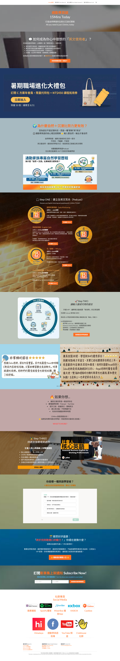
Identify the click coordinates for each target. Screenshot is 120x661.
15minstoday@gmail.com (66, 645)
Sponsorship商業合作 (27, 649)
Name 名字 (38, 581)
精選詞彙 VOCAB (46, 646)
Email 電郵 (55, 581)
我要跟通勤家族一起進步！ (60, 61)
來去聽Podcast (67, 222)
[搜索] (96, 2)
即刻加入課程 (38, 467)
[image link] (60, 93)
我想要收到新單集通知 (77, 581)
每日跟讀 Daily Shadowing (47, 645)
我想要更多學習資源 (81, 334)
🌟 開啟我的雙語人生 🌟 (60, 557)
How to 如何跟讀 (26, 646)
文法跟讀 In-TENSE (46, 648)
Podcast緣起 (26, 645)
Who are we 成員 (26, 648)
